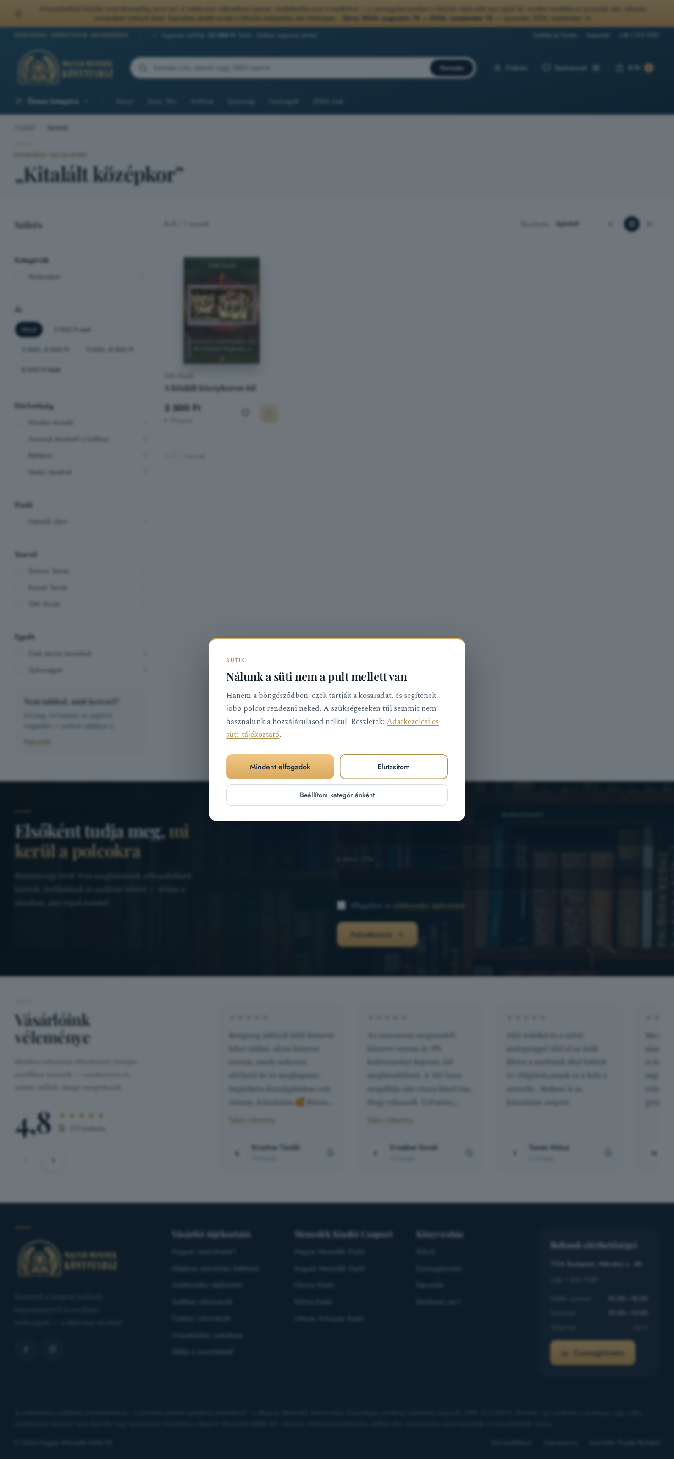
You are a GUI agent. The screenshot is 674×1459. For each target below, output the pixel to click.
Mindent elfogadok (280, 767)
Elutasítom (393, 767)
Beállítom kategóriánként (337, 795)
